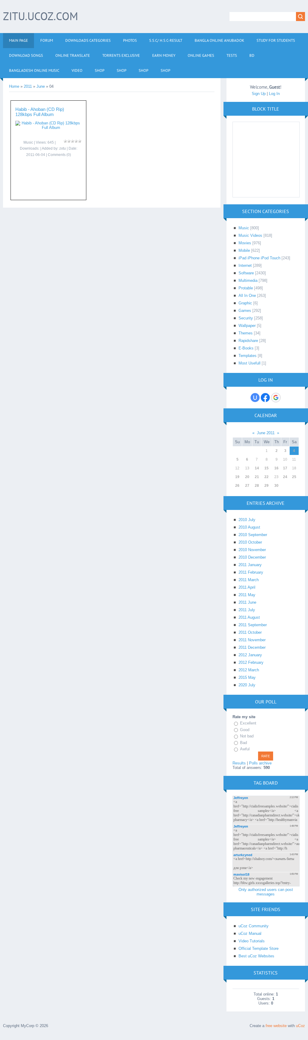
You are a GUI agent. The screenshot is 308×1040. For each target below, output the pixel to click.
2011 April (247, 587)
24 (285, 477)
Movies (245, 243)
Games (245, 310)
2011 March (249, 580)
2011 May (247, 595)
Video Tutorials (252, 941)
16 (276, 468)
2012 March (249, 670)
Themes (246, 333)
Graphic (245, 303)
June (40, 86)
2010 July (247, 519)
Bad (243, 742)
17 (285, 468)
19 (237, 477)
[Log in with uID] (255, 397)
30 (276, 485)
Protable (246, 288)
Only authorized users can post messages (266, 891)
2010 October (250, 542)
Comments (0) (59, 155)
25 (294, 477)
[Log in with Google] (276, 397)
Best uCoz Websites (256, 956)
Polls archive (260, 763)
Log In (274, 93)
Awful (245, 749)
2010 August (249, 527)
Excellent (248, 723)
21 (257, 477)
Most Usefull (249, 363)
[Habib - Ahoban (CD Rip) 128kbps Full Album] (48, 127)
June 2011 (266, 433)
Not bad (247, 736)
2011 (28, 86)
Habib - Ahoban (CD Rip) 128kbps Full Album (39, 112)
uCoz (300, 1025)
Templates (248, 355)
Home (14, 86)
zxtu (62, 148)
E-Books (246, 348)
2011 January (250, 565)
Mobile (244, 250)
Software (246, 273)
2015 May (247, 677)
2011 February (251, 572)
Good (244, 729)
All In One (247, 295)
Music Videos (250, 235)
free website (276, 1025)
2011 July (247, 610)
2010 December (252, 557)
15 (266, 468)
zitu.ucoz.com (40, 16)
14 (257, 468)
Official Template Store (259, 948)
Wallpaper (247, 325)
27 (247, 485)
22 (266, 477)
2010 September (253, 534)
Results (239, 763)
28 (257, 485)
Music (28, 142)
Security (246, 318)
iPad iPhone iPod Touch (259, 258)
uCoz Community (254, 926)
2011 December (252, 647)
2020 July (247, 685)
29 (266, 485)
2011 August (249, 617)
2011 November (252, 640)
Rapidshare (248, 340)
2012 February (251, 662)
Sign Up (259, 93)
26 (237, 485)
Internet (245, 265)
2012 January (250, 655)
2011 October (250, 632)
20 (247, 477)
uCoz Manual (250, 933)
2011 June (247, 602)
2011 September (253, 625)
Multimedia (248, 280)
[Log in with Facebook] (265, 397)
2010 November (252, 549)
